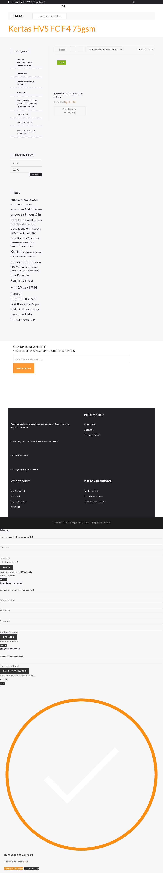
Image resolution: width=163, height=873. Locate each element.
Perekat (16, 293)
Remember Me (11, 562)
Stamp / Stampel (32, 309)
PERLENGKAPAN (24, 122)
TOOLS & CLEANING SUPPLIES (26, 132)
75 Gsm (24, 200)
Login (6, 567)
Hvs (26, 238)
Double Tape (24, 233)
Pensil (30, 281)
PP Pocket (25, 304)
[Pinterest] (148, 2)
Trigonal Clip (28, 319)
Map (13, 266)
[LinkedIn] (14, 391)
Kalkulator (28, 246)
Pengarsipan (19, 280)
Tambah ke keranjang (70, 111)
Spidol (14, 309)
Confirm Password (9, 631)
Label (26, 261)
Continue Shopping (13, 868)
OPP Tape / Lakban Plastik (28, 270)
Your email (5, 610)
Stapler (14, 314)
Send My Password (14, 671)
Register (8, 637)
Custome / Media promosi (26, 83)
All (153, 49)
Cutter (14, 233)
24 (149, 49)
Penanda (23, 275)
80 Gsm (34, 200)
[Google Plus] (143, 2)
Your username (7, 599)
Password (5, 557)
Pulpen (35, 304)
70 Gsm (15, 200)
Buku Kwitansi (24, 220)
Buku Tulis (36, 220)
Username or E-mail (9, 666)
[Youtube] (14, 398)
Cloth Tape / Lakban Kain (23, 224)
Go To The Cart (31, 868)
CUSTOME (22, 73)
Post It (15, 304)
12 (145, 49)
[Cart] (60, 9)
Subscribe (23, 368)
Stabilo (21, 309)
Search (63, 16)
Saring (36, 174)
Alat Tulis (31, 209)
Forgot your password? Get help (16, 571)
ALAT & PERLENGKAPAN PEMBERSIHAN (24, 62)
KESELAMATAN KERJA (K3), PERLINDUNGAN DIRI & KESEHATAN (27, 103)
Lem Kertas (36, 262)
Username (5, 547)
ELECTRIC (21, 92)
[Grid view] (73, 49)
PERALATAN (22, 114)
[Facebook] (138, 2)
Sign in (3, 645)
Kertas (16, 251)
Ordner (14, 275)
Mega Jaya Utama (80, 522)
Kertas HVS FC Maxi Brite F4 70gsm (68, 95)
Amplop (19, 214)
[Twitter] (133, 2)
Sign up (3, 579)
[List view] (80, 49)
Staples (21, 314)
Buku (14, 219)
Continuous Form (21, 228)
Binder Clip (33, 214)
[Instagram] (153, 2)
